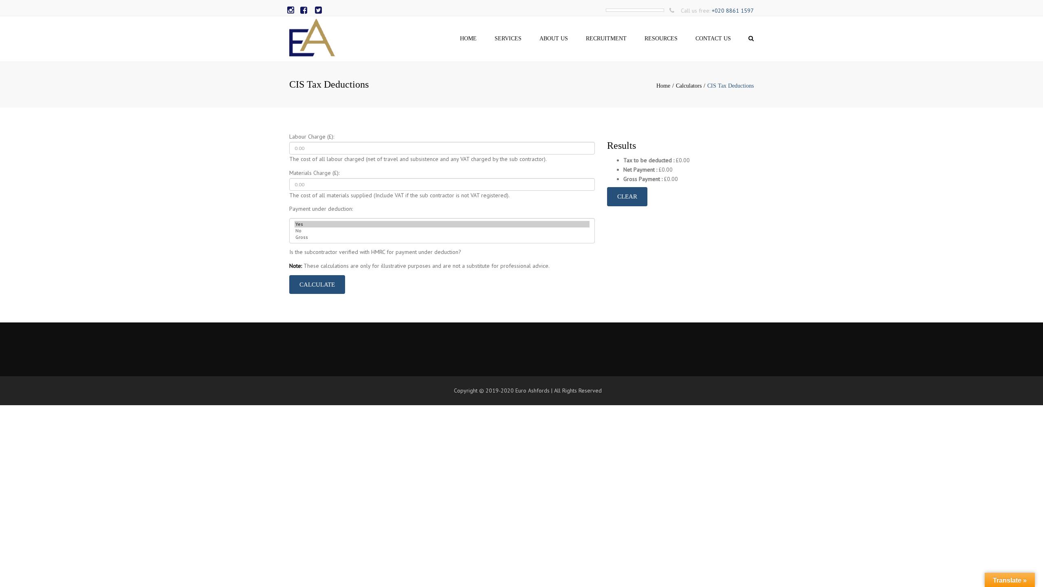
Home (468, 38)
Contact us (713, 38)
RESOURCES (661, 38)
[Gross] (442, 237)
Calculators (689, 86)
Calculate (317, 284)
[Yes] (442, 224)
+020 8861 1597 (733, 10)
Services (508, 38)
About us (553, 38)
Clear (627, 196)
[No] (442, 230)
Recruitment (606, 38)
